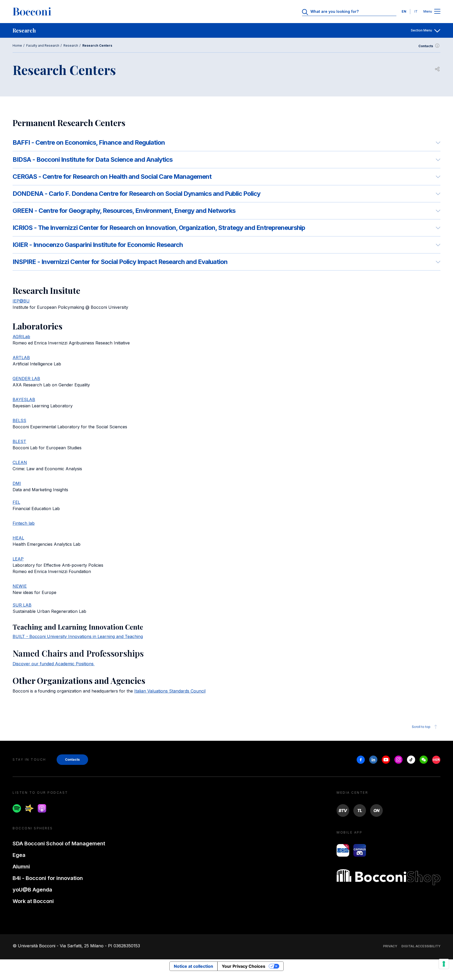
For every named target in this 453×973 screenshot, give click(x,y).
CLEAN (20, 462)
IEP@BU (21, 301)
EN (404, 11)
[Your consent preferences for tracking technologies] (444, 964)
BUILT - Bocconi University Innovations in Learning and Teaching (78, 636)
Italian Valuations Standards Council (170, 691)
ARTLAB (21, 357)
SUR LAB (22, 605)
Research (70, 45)
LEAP (18, 558)
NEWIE (20, 586)
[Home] (32, 11)
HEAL (18, 537)
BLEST (19, 441)
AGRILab (21, 336)
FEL (16, 502)
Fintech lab (24, 523)
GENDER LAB (26, 378)
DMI (17, 483)
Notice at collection (193, 966)
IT (416, 11)
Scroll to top (421, 727)
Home (17, 45)
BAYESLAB (24, 399)
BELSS (19, 420)
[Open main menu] (437, 11)
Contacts (425, 46)
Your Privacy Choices (243, 966)
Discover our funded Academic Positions (53, 663)
